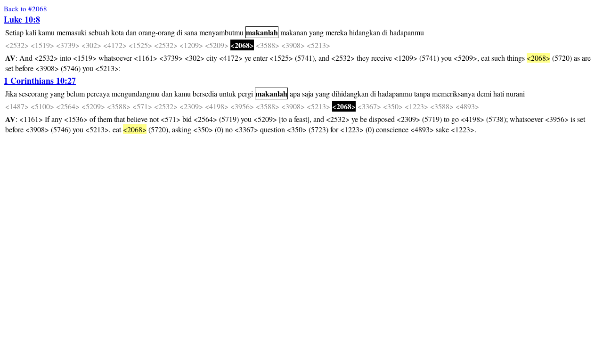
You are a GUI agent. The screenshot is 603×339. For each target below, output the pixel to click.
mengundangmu (136, 93)
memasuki (72, 32)
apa (295, 93)
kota (117, 32)
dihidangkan (350, 93)
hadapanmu (407, 32)
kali (30, 32)
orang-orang (157, 32)
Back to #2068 (25, 8)
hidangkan (364, 32)
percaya (98, 93)
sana (190, 32)
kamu (46, 32)
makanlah (262, 32)
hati (498, 93)
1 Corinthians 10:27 (40, 80)
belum (75, 93)
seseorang (33, 93)
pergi (245, 93)
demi (484, 93)
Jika (11, 93)
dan (131, 32)
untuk (227, 93)
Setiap (14, 32)
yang (316, 32)
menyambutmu (221, 32)
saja (307, 93)
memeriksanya (453, 93)
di (179, 32)
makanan (293, 32)
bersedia (205, 93)
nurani (515, 93)
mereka (336, 32)
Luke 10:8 (22, 19)
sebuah (99, 32)
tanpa (422, 93)
